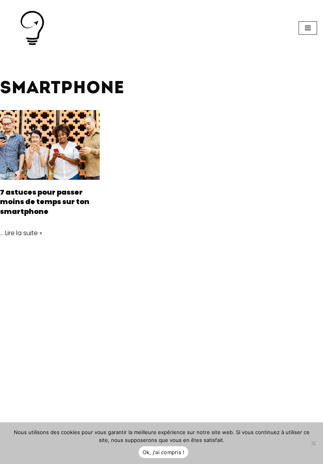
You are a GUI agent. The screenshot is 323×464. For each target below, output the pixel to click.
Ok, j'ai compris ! (164, 452)
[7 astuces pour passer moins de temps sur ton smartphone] (50, 144)
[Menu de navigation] (308, 28)
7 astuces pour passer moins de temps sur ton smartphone (44, 202)
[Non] (313, 443)
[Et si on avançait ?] (32, 28)
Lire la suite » (23, 233)
